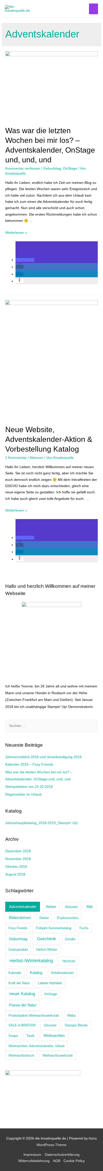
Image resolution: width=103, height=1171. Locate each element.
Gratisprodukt (18, 949)
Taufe (30, 1036)
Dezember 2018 (18, 851)
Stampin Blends (76, 1025)
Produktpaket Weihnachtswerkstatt (33, 1015)
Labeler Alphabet (50, 983)
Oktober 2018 (16, 867)
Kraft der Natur (19, 983)
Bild (89, 906)
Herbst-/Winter (46, 949)
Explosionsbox (67, 918)
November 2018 (18, 859)
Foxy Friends (18, 928)
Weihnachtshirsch (21, 1055)
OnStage (70, 168)
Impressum (32, 1155)
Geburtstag (52, 168)
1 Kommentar (16, 458)
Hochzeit (68, 961)
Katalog (36, 972)
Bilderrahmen (20, 917)
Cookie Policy (74, 1161)
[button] (25, 260)
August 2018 (15, 874)
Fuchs (84, 928)
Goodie (70, 939)
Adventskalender (22, 906)
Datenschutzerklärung (62, 1155)
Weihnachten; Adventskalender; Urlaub (36, 1046)
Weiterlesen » (16, 233)
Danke (44, 918)
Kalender (14, 973)
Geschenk (46, 938)
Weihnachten (54, 1035)
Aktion (51, 906)
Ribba (71, 1015)
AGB (56, 1161)
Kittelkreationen (62, 973)
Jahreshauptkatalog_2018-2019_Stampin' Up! (41, 823)
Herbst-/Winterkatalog (31, 960)
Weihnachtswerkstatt (57, 1055)
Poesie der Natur (22, 1005)
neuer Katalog (22, 993)
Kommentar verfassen (22, 168)
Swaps (13, 1036)
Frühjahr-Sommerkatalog (53, 928)
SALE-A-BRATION (22, 1025)
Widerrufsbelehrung (34, 1161)
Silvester (50, 1025)
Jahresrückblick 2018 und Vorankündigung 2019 (43, 757)
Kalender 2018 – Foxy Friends (29, 764)
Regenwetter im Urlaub (23, 794)
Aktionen (36, 458)
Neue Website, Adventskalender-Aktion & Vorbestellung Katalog (48, 439)
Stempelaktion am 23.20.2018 (29, 787)
